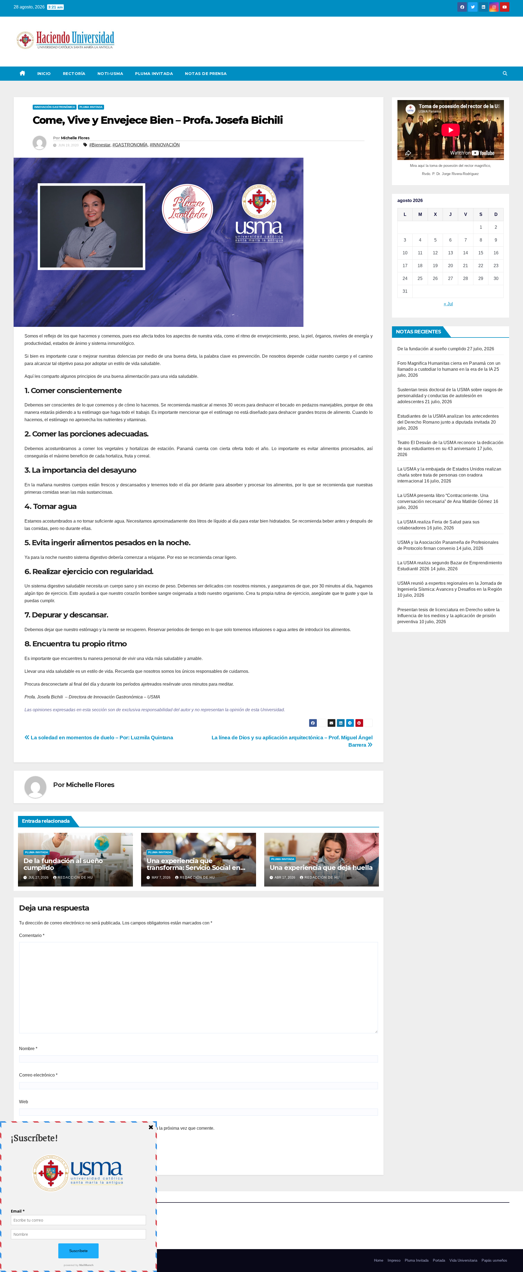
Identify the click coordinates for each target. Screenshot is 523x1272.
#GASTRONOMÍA (130, 145)
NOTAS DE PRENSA (206, 73)
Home (378, 1260)
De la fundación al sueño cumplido (63, 864)
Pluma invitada (91, 107)
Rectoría (74, 73)
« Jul (448, 304)
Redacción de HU (75, 877)
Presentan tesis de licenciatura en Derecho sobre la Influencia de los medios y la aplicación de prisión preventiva (448, 615)
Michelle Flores (75, 137)
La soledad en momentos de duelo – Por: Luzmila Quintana (101, 737)
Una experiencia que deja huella (321, 868)
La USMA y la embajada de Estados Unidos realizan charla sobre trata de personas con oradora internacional (449, 475)
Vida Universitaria (463, 1260)
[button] (505, 73)
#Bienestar (99, 145)
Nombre (28, 1048)
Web (23, 1101)
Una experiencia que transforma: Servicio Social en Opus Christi (193, 867)
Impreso (394, 1260)
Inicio (44, 73)
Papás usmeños (494, 1260)
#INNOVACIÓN (165, 145)
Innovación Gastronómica (54, 107)
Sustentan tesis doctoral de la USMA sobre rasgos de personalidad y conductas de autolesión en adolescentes (450, 395)
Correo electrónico (38, 1075)
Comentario (31, 935)
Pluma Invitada (154, 73)
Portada (439, 1260)
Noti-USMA (110, 73)
